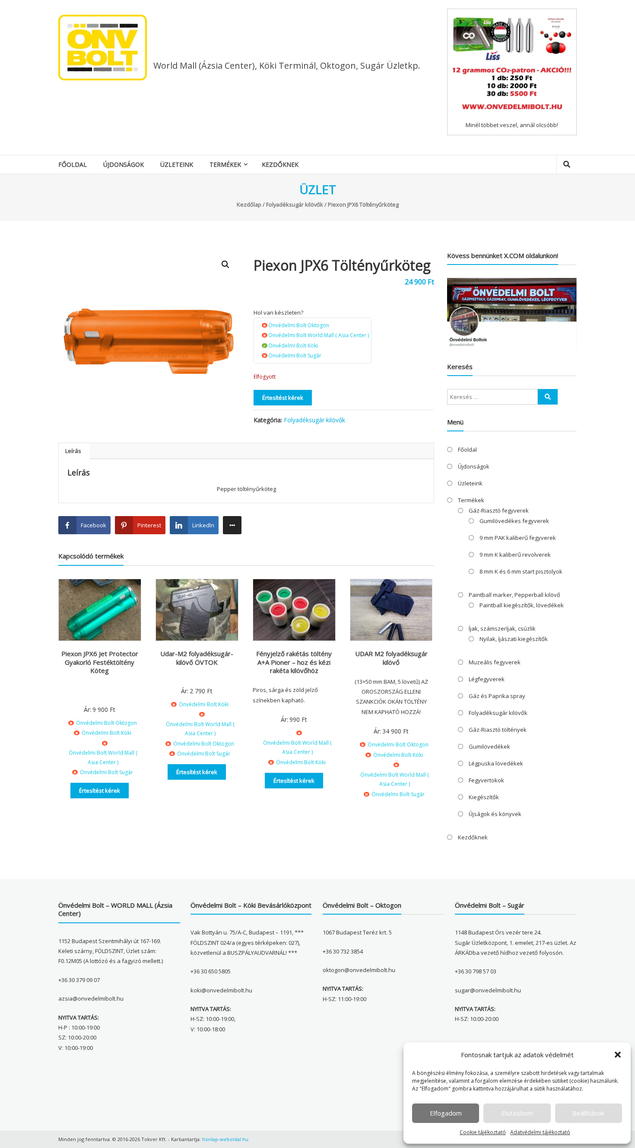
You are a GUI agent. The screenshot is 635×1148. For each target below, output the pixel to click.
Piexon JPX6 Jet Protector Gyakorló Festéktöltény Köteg (99, 662)
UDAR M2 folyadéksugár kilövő (391, 657)
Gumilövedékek (489, 746)
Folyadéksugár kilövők (294, 204)
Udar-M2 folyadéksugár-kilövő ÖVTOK (196, 657)
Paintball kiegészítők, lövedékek (521, 605)
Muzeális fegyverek (495, 662)
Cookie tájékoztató (483, 1132)
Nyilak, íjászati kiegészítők (513, 639)
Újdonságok (123, 164)
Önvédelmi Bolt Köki (293, 345)
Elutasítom (517, 1113)
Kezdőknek (280, 164)
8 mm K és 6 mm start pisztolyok (520, 571)
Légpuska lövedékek (496, 763)
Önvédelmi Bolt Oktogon (298, 325)
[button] (617, 1054)
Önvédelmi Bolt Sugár (294, 355)
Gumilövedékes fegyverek (514, 521)
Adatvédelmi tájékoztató (540, 1132)
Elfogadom (446, 1113)
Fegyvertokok (486, 780)
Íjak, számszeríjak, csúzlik (502, 628)
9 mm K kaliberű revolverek (515, 554)
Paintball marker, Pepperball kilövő (514, 595)
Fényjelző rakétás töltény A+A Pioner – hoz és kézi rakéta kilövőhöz (294, 662)
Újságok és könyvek (495, 814)
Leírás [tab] (73, 451)
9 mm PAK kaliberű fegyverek (517, 538)
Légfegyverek (487, 679)
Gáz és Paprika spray (497, 696)
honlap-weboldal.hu (225, 1139)
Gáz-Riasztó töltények (498, 729)
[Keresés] (548, 397)
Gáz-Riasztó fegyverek (499, 510)
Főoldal (72, 164)
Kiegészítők (484, 797)
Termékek (225, 164)
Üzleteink (176, 164)
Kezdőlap (249, 204)
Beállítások (588, 1113)
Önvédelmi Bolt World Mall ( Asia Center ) (318, 335)
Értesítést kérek (282, 398)
